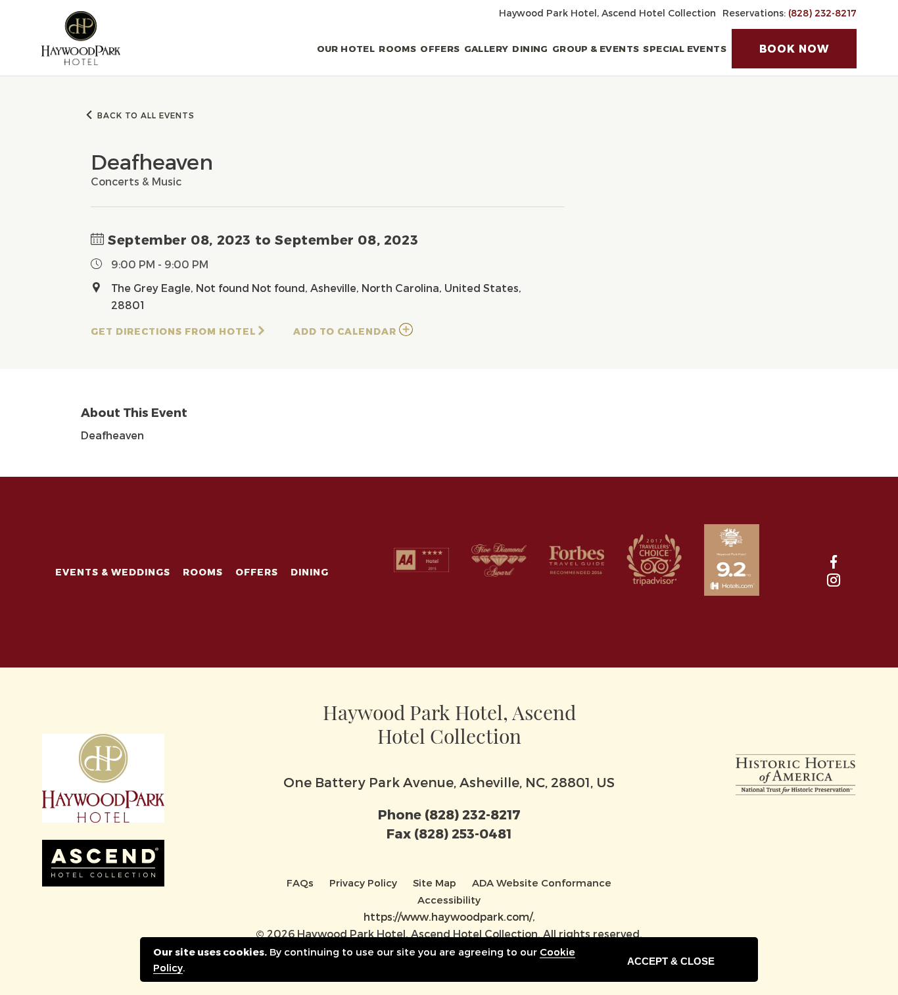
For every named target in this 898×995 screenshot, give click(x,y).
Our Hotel (346, 48)
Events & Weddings (112, 571)
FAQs (300, 882)
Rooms (397, 48)
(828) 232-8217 (822, 12)
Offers (440, 48)
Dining (530, 48)
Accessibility (449, 900)
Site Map (434, 882)
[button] (794, 48)
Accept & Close (671, 961)
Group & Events (596, 48)
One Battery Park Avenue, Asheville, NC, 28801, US (449, 782)
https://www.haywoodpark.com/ (448, 916)
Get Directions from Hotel (173, 331)
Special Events (684, 48)
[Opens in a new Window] (795, 771)
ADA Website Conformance (541, 882)
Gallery (486, 48)
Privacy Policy (363, 882)
